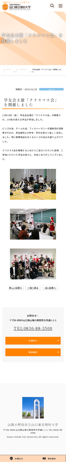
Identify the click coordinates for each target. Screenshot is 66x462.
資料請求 (33, 352)
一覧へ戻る (33, 287)
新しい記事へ (15, 287)
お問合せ (33, 340)
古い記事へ (50, 287)
